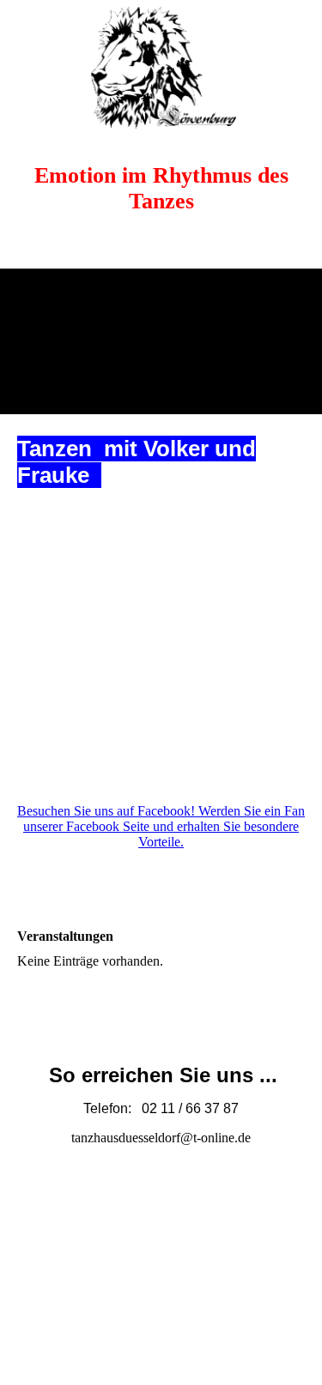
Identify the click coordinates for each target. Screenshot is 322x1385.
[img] (161, 64)
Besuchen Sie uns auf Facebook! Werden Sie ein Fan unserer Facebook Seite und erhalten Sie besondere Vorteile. (161, 826)
